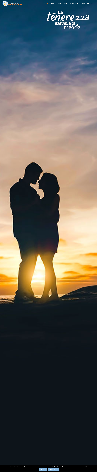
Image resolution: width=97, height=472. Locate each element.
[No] (95, 468)
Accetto (43, 469)
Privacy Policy (53, 469)
